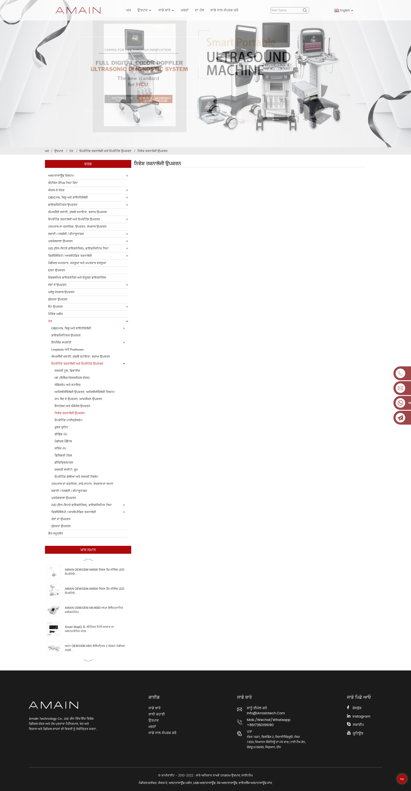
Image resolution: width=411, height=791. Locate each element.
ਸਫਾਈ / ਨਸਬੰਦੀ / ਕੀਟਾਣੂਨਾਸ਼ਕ (66, 234)
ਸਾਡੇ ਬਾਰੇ (164, 10)
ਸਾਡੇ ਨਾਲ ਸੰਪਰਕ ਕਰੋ (224, 10)
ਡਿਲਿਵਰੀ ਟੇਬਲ (63, 455)
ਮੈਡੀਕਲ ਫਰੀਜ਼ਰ (148, 783)
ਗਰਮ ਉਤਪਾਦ (232, 775)
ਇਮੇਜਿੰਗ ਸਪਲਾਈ (61, 342)
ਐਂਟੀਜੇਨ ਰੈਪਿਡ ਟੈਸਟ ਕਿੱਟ (63, 183)
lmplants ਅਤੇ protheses (67, 349)
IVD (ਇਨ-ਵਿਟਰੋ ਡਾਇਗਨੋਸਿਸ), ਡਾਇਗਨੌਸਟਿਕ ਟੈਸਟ (78, 248)
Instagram (361, 716)
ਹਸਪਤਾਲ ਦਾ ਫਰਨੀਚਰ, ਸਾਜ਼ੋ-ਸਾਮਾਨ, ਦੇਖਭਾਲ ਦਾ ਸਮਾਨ (82, 483)
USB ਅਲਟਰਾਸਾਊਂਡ (204, 783)
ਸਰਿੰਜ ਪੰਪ (60, 448)
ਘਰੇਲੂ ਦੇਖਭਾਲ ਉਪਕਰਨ (61, 292)
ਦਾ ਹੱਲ (199, 10)
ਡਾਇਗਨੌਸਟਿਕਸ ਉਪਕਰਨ (62, 204)
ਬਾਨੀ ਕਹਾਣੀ (157, 714)
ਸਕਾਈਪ (358, 724)
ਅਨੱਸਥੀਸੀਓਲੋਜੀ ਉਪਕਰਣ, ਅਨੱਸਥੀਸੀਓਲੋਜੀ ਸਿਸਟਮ (85, 392)
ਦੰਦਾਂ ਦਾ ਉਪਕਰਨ (61, 519)
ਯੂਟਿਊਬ (358, 733)
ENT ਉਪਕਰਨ (56, 270)
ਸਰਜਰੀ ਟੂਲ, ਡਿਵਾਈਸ (67, 370)
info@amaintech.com (266, 713)
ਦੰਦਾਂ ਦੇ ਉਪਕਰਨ (57, 285)
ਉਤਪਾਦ (142, 10)
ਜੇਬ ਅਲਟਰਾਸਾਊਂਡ (227, 783)
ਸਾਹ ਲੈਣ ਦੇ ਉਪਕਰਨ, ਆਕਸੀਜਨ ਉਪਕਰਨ (78, 399)
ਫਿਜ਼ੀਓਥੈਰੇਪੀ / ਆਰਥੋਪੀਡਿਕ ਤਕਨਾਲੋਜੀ (73, 512)
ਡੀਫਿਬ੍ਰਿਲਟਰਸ (64, 462)
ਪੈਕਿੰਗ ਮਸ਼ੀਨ (55, 314)
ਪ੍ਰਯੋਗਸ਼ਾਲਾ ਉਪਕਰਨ (60, 241)
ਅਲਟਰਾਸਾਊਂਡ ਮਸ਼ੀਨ (180, 783)
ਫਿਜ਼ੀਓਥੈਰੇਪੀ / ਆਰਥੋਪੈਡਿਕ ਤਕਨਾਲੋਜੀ (70, 255)
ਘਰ (128, 10)
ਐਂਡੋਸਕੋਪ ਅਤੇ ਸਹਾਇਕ (68, 385)
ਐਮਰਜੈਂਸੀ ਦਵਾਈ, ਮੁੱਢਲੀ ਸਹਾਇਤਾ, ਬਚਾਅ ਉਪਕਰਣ (77, 212)
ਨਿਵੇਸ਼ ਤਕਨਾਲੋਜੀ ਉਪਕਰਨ (152, 151)
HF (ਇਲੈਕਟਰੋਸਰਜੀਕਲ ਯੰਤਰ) (72, 377)
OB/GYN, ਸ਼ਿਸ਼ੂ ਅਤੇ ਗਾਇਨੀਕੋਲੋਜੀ (68, 197)
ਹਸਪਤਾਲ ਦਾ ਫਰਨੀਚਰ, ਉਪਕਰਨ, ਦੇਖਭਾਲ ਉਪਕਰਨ (77, 226)
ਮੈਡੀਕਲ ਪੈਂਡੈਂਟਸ (63, 441)
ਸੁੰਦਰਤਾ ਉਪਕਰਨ (58, 299)
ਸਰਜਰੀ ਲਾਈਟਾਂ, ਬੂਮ (66, 469)
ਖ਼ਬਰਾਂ (185, 10)
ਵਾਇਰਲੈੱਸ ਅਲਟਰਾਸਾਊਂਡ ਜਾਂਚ (255, 783)
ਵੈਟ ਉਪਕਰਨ (55, 306)
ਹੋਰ (71, 151)
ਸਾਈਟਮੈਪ (247, 775)
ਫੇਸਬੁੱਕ (357, 708)
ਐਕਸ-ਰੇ (162, 783)
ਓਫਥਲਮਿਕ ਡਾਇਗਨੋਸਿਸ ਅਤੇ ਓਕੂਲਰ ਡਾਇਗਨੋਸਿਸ (77, 277)
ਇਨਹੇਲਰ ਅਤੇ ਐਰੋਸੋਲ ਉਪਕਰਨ (72, 406)
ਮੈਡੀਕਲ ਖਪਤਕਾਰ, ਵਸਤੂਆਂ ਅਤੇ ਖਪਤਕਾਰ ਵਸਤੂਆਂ (77, 263)
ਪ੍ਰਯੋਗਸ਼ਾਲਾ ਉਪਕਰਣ (63, 498)
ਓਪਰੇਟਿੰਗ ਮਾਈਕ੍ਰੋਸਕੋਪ (68, 420)
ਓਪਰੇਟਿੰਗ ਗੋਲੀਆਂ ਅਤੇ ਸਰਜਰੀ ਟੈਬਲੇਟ (76, 476)
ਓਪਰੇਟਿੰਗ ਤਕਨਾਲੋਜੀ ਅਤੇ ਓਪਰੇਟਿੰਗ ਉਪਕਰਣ (105, 151)
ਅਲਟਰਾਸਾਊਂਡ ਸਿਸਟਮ (61, 175)
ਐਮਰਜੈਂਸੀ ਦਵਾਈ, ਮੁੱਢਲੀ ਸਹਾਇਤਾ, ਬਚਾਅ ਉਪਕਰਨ (80, 356)
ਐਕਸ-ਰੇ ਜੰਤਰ (56, 190)
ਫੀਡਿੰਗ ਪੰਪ (61, 434)
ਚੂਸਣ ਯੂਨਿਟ (61, 427)
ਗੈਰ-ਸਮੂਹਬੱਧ (55, 533)
